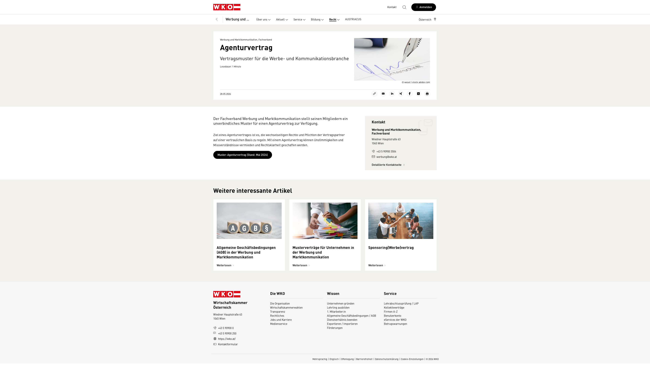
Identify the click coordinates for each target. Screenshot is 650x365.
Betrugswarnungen (396, 323)
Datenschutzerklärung (386, 358)
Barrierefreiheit (364, 358)
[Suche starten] (404, 7)
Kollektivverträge (394, 307)
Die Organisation (280, 303)
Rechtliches (277, 315)
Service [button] (298, 19)
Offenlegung (347, 358)
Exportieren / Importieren (342, 323)
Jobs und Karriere (281, 319)
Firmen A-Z (391, 311)
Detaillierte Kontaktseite (387, 165)
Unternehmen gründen (340, 303)
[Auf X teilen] (418, 93)
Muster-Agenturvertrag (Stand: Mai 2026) (243, 155)
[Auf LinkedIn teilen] (392, 93)
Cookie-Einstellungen (412, 358)
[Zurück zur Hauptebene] (216, 19)
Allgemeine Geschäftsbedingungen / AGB (351, 315)
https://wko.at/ (227, 338)
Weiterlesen (224, 265)
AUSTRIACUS (353, 19)
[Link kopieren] (374, 93)
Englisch (334, 358)
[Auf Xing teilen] (401, 93)
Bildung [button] (315, 19)
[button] (428, 19)
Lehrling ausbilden (338, 307)
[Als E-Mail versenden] (383, 93)
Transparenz (277, 311)
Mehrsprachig (319, 358)
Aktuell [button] (280, 19)
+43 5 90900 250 (227, 333)
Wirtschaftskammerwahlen (286, 307)
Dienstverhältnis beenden (342, 319)
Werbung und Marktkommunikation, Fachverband (239, 19)
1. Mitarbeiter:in (336, 311)
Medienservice (278, 323)
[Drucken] (427, 93)
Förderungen (335, 328)
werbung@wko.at (386, 157)
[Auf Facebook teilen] (409, 93)
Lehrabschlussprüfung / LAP (401, 303)
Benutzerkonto (392, 315)
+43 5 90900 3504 (386, 151)
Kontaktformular (228, 344)
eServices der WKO (395, 319)
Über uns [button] (261, 19)
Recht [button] (332, 19)
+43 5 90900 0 (226, 328)
